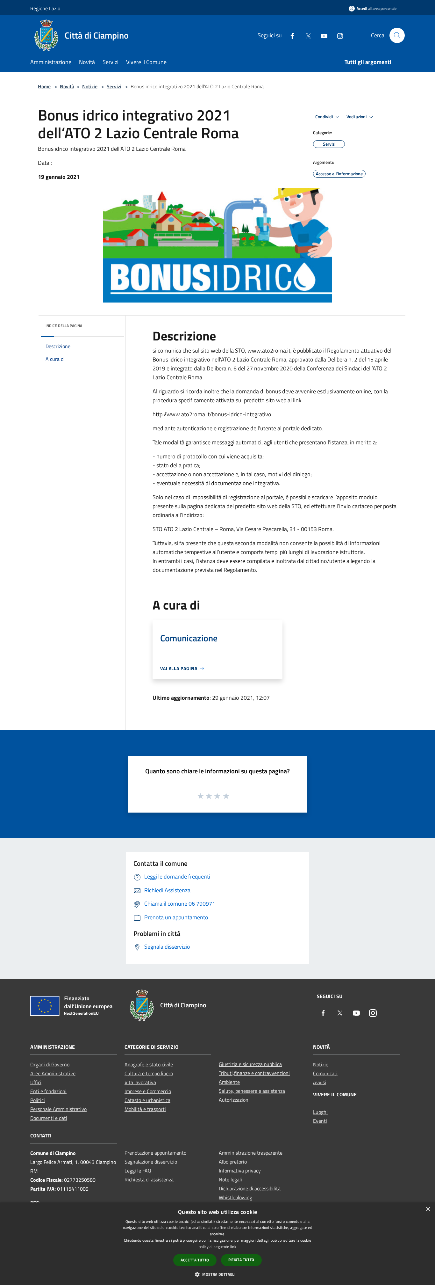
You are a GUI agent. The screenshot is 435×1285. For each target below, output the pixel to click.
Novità (67, 86)
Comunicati (325, 1073)
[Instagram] (337, 35)
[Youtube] (321, 35)
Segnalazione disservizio (151, 1161)
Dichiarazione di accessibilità (250, 1188)
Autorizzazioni (234, 1100)
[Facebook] (289, 35)
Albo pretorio (233, 1161)
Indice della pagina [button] (64, 326)
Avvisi (319, 1082)
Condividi (324, 116)
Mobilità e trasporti (145, 1109)
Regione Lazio (45, 8)
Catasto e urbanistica (147, 1100)
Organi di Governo (49, 1064)
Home (44, 86)
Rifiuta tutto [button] (241, 1260)
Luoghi (320, 1112)
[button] (217, 1274)
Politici (37, 1100)
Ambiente (229, 1082)
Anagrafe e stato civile (149, 1064)
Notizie (89, 86)
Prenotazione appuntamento (155, 1153)
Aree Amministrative (52, 1073)
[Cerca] (397, 35)
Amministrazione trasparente (250, 1153)
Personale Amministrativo (58, 1109)
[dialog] (217, 1243)
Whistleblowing (235, 1197)
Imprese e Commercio (148, 1091)
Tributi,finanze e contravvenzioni (254, 1073)
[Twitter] (305, 35)
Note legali (230, 1179)
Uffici (35, 1082)
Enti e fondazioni (48, 1091)
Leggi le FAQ (138, 1170)
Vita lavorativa (140, 1082)
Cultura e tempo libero (149, 1073)
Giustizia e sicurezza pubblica (250, 1064)
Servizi (114, 86)
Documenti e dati (48, 1118)
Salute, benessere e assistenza (252, 1091)
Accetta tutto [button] (195, 1260)
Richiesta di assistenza (149, 1179)
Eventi (320, 1121)
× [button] (427, 1209)
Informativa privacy (240, 1170)
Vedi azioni (356, 116)
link (233, 1247)
